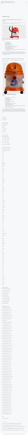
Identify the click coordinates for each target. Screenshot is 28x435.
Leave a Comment (17, 23)
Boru (8, 106)
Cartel (3, 168)
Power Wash (3, 243)
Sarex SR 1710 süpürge (16, 110)
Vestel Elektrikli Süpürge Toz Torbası (6, 405)
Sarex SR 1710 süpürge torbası (16, 111)
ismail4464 (4, 22)
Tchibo (3, 276)
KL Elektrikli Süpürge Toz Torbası (6, 361)
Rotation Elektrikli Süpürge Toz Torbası (7, 384)
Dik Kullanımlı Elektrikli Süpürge (6, 288)
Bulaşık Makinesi (4, 125)
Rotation (3, 253)
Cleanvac (3, 171)
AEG (2, 153)
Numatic (3, 240)
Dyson (3, 186)
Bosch (3, 166)
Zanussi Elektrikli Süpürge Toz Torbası (7, 412)
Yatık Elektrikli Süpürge (11, 23)
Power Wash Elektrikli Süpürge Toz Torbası (7, 376)
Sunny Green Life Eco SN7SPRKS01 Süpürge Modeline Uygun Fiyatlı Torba (11, 428)
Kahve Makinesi (4, 130)
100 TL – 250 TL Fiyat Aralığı (6, 139)
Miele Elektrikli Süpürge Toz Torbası (6, 369)
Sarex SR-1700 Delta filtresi (10, 52)
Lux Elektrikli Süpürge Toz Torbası (6, 366)
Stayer (3, 271)
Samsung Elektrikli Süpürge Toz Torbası (7, 387)
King (2, 220)
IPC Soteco (3, 215)
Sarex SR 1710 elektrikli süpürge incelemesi (20, 109)
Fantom (3, 194)
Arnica (3, 158)
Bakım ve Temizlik (4, 118)
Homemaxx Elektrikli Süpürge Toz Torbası (7, 348)
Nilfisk (3, 238)
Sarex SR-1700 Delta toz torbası (6, 54)
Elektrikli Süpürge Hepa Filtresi (6, 147)
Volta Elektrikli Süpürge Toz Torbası (6, 407)
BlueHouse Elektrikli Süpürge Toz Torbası (7, 315)
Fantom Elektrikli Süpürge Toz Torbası (7, 340)
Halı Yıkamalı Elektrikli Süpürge (6, 290)
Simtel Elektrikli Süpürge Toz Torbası (6, 392)
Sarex (17, 22)
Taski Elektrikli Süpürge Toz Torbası (6, 402)
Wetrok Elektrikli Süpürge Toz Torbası (7, 410)
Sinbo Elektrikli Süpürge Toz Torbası (6, 394)
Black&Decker (4, 163)
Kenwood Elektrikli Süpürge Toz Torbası (7, 358)
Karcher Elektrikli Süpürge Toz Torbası (7, 356)
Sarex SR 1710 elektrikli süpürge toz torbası (7, 110)
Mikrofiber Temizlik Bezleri (5, 418)
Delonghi (3, 179)
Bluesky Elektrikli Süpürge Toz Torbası (7, 317)
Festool (3, 197)
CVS (2, 176)
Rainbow (3, 248)
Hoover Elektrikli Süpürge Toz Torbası (7, 351)
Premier (3, 245)
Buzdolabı (3, 127)
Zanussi (3, 284)
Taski (2, 274)
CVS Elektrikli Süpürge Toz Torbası (6, 325)
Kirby (3, 222)
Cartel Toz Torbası (4, 320)
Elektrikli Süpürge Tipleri (5, 287)
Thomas (3, 279)
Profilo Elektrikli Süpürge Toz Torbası (6, 379)
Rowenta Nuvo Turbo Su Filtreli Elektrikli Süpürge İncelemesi (9, 423)
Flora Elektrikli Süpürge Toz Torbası (6, 343)
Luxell (3, 230)
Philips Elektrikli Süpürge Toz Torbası (6, 374)
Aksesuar (10, 50)
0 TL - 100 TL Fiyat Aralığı (13, 22)
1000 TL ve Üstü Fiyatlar (5, 141)
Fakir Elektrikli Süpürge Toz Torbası (6, 338)
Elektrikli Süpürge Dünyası (7, 1)
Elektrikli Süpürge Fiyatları (5, 136)
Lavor (3, 225)
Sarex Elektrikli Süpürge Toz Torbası (22, 22)
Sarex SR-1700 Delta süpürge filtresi (11, 53)
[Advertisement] (14, 10)
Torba (7, 101)
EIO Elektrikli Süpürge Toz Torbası (6, 333)
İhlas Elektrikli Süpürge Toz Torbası (6, 353)
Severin (3, 263)
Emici (10, 49)
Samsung (3, 256)
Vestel (3, 281)
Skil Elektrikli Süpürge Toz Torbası (6, 397)
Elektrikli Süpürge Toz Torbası (6, 306)
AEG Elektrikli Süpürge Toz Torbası (6, 307)
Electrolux (3, 189)
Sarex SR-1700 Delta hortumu (18, 52)
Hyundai (3, 212)
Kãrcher (3, 217)
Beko (2, 161)
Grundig (3, 202)
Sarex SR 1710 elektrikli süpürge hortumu (9, 109)
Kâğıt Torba (10, 101)
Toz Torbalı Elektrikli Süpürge (6, 23)
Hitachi (3, 204)
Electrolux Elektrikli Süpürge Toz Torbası (7, 335)
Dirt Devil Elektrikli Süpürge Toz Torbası (7, 330)
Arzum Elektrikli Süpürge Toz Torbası (6, 312)
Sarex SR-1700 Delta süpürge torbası (20, 53)
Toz (5, 102)
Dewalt (3, 181)
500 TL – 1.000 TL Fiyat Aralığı (6, 144)
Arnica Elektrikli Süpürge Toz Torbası (6, 310)
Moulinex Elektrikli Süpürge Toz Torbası (7, 371)
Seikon (3, 261)
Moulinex (3, 235)
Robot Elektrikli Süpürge (5, 293)
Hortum (6, 49)
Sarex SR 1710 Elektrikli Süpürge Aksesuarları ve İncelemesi (13, 58)
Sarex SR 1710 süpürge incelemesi (8, 111)
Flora (3, 199)
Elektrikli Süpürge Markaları (5, 150)
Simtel (3, 266)
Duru (2, 184)
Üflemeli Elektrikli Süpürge (5, 301)
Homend (3, 207)
